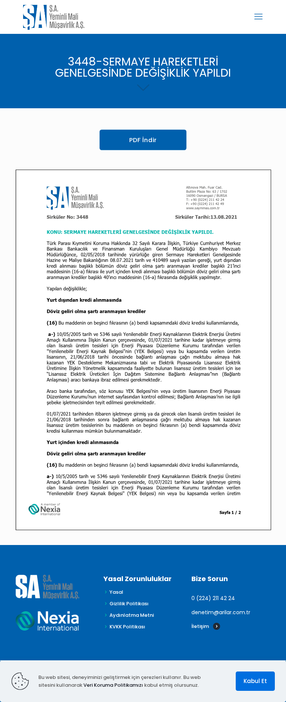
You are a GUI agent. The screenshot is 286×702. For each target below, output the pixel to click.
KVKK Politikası (127, 626)
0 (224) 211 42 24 (213, 598)
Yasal (116, 592)
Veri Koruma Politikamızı (113, 685)
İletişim (200, 626)
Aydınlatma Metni (131, 615)
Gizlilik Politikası (129, 603)
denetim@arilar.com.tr (220, 612)
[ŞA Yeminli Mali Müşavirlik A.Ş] (54, 16)
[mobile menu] (258, 16)
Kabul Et (255, 681)
